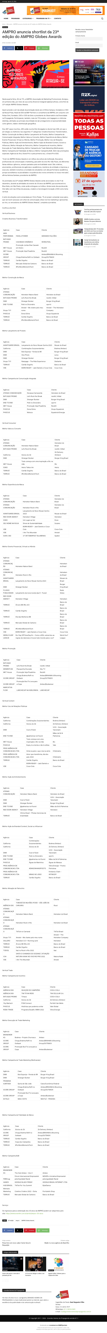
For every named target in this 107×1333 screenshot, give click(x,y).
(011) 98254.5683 (69, 1309)
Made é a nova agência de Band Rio (57, 1243)
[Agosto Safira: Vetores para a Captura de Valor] (58, 1264)
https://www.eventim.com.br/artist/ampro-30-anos (24, 1213)
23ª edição (11, 1220)
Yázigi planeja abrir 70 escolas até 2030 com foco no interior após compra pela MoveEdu (94, 231)
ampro (17, 1220)
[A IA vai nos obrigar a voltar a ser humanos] (35, 1264)
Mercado (9, 24)
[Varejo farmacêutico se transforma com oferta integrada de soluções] (78, 242)
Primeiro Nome (80, 36)
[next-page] (7, 1280)
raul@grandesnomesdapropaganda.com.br (76, 1312)
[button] (102, 18)
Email (77, 42)
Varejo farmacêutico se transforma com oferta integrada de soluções (91, 242)
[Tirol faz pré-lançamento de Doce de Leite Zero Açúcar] (78, 212)
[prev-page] (3, 1280)
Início (3, 24)
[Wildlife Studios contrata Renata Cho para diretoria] (78, 221)
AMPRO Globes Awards (28, 1220)
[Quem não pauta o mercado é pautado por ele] (12, 1264)
